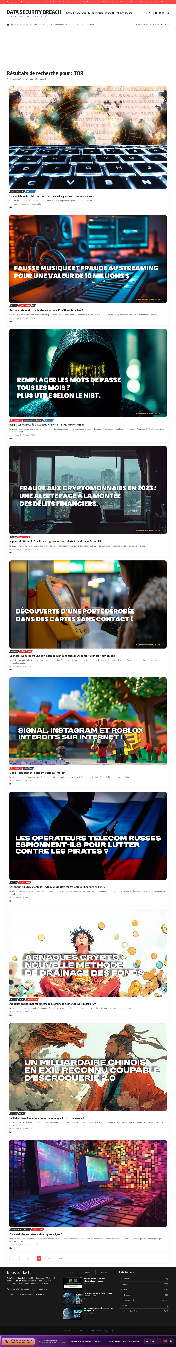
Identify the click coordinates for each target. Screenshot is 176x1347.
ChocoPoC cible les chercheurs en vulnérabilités (113, 1341)
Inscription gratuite (88, 694)
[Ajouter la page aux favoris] (159, 1341)
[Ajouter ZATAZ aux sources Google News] (171, 1341)
